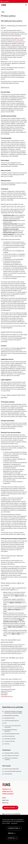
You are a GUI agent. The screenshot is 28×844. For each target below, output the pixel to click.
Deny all (10, 833)
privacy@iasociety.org (7, 696)
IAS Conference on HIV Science (11, 755)
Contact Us (6, 789)
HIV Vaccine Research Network (11, 720)
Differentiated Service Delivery (11, 715)
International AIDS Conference (11, 753)
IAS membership (8, 774)
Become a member (9, 807)
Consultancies (7, 794)
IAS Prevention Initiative (10, 738)
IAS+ (5, 723)
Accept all (11, 838)
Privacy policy (14, 823)
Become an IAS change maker (11, 768)
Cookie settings (13, 828)
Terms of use (5, 802)
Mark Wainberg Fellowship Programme (10, 730)
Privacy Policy (5, 800)
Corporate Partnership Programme (12, 771)
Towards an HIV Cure (9, 741)
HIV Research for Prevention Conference (11, 759)
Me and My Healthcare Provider (11, 733)
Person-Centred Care (9, 736)
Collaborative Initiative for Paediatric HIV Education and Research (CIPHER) (13, 712)
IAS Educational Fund (9, 718)
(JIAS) (12, 726)
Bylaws (4, 797)
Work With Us (7, 791)
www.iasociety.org (18, 41)
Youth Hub (6, 743)
